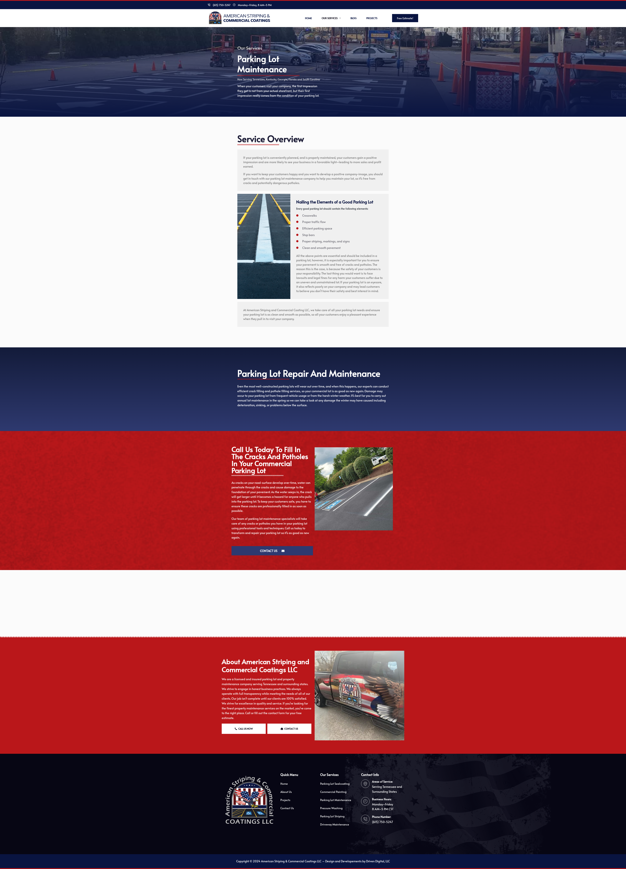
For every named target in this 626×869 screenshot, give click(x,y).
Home (308, 18)
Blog (353, 18)
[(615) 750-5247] (209, 5)
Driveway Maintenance (334, 824)
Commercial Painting (333, 792)
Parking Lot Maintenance (335, 800)
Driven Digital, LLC (378, 861)
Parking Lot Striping (332, 816)
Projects (371, 18)
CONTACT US (291, 728)
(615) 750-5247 (222, 5)
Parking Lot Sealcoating (335, 784)
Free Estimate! (405, 18)
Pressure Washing (331, 808)
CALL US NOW (245, 728)
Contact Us (287, 808)
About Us (286, 792)
